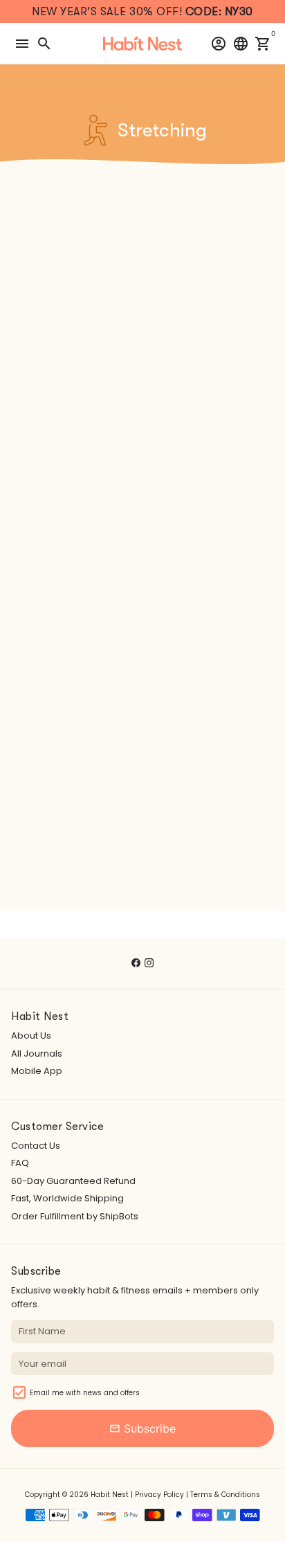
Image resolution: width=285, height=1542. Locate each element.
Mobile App (36, 1070)
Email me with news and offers (85, 1393)
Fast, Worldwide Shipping (67, 1198)
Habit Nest (110, 1494)
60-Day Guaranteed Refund (73, 1180)
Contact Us (35, 1145)
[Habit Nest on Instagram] (149, 962)
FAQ (20, 1162)
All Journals (36, 1053)
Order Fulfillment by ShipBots (74, 1216)
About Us (31, 1035)
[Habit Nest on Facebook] (135, 962)
